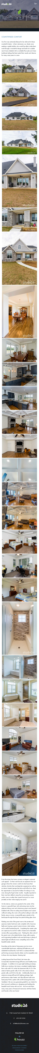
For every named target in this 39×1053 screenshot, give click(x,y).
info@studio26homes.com (21, 1023)
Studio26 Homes (21, 1045)
